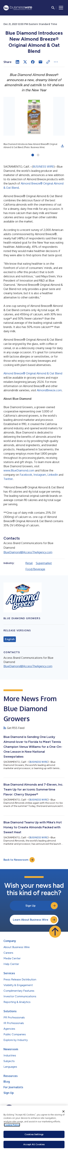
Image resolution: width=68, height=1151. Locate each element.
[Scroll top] (55, 932)
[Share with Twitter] (25, 62)
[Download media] (62, 146)
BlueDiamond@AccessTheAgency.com (27, 552)
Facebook (26, 474)
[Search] (53, 7)
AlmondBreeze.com (49, 390)
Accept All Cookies (34, 1144)
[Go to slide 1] (32, 155)
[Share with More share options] (56, 62)
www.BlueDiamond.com (18, 470)
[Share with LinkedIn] (17, 62)
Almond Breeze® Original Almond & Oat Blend (32, 373)
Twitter (8, 479)
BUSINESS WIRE (43, 166)
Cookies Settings (34, 1134)
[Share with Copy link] (48, 62)
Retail (29, 563)
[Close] (63, 1111)
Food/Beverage (35, 569)
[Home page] (17, 7)
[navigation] (61, 7)
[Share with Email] (40, 62)
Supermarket (44, 563)
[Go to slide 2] (38, 155)
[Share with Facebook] (33, 62)
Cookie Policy (12, 1124)
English (9, 639)
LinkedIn (52, 474)
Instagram (39, 474)
